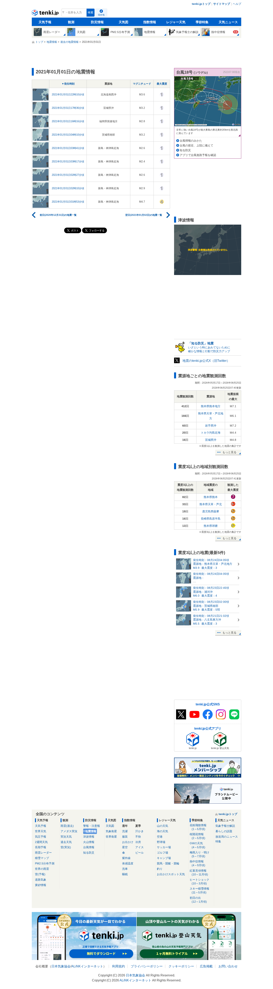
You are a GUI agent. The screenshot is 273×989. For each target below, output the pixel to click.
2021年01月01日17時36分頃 (68, 107)
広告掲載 (206, 966)
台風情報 (88, 847)
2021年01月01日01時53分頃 (68, 201)
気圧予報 (40, 836)
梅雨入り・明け (199, 854)
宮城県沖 (210, 439)
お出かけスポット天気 (171, 874)
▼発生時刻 (68, 83)
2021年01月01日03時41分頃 (68, 148)
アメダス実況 (69, 831)
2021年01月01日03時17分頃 (68, 161)
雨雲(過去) (67, 825)
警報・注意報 (91, 825)
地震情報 (90, 831)
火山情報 (88, 842)
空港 (159, 836)
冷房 (138, 842)
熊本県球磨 (211, 525)
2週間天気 (41, 842)
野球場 (161, 842)
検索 (90, 12)
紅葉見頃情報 (199, 872)
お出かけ (127, 842)
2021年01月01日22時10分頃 (68, 94)
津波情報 (88, 836)
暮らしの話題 (223, 831)
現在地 (101, 15)
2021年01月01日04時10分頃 (68, 134)
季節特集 (202, 22)
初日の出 (198, 899)
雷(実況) (66, 847)
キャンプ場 (164, 858)
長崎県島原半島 (210, 518)
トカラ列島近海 (210, 432)
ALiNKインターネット (87, 966)
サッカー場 (164, 847)
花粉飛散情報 (198, 827)
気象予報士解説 (225, 825)
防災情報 (97, 22)
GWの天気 (197, 845)
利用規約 (118, 966)
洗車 (125, 868)
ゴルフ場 (162, 852)
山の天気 (162, 825)
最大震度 (162, 83)
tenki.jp (46, 14)
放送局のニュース (226, 836)
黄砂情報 (40, 885)
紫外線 (126, 858)
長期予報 (40, 847)
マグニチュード (142, 83)
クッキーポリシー (181, 966)
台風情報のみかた (191, 140)
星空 (125, 847)
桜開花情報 (197, 836)
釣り (159, 868)
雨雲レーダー (43, 852)
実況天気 (66, 836)
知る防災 (185, 150)
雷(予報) (40, 874)
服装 (125, 836)
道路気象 (40, 879)
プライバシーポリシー (147, 966)
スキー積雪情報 (199, 890)
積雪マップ (42, 858)
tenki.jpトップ (201, 3)
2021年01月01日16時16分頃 (68, 121)
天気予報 (45, 22)
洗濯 (125, 831)
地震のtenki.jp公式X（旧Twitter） (206, 360)
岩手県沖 (210, 425)
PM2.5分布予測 (44, 863)
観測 (71, 22)
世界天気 (40, 831)
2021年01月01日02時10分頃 (68, 188)
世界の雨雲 (42, 868)
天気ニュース (228, 22)
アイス (139, 847)
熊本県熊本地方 (210, 406)
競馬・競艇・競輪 (168, 863)
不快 (138, 836)
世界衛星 (111, 836)
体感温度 (127, 863)
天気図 (123, 22)
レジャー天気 (175, 22)
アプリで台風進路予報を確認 (198, 155)
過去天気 (66, 842)
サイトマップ (221, 3)
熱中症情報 (197, 863)
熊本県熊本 (211, 497)
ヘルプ (237, 3)
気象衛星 (111, 831)
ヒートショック (199, 881)
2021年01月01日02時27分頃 (68, 174)
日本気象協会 (61, 966)
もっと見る (229, 452)
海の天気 (162, 831)
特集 (218, 841)
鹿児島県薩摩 (210, 511)
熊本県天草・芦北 (210, 504)
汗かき (139, 831)
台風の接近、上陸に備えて (196, 145)
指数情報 (149, 22)
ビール (139, 852)
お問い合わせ (228, 966)
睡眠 (125, 874)
